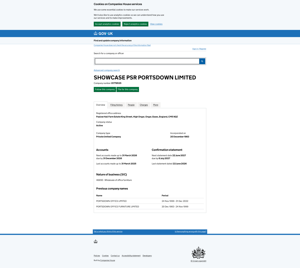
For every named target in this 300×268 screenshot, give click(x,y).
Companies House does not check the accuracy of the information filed (122, 45)
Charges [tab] (144, 104)
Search (202, 61)
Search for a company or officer (109, 53)
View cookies (156, 24)
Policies (97, 256)
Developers (147, 256)
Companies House (107, 260)
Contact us (115, 256)
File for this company (128, 89)
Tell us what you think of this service (108, 231)
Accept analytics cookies (107, 24)
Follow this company (105, 89)
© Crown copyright (198, 261)
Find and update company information (113, 40)
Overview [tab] (100, 104)
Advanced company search (107, 70)
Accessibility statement (131, 256)
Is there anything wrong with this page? (190, 231)
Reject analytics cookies (135, 24)
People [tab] (131, 104)
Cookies (105, 256)
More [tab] (155, 104)
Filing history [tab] (116, 104)
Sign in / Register (199, 49)
